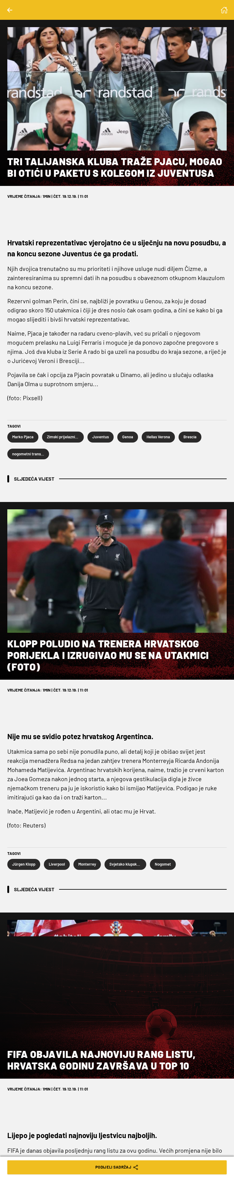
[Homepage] (224, 10)
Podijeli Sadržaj (113, 1167)
